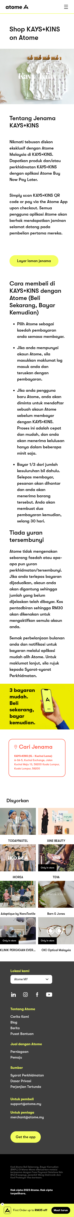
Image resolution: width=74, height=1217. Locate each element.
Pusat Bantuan (22, 1034)
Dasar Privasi (20, 1081)
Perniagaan (19, 1052)
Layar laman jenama (34, 261)
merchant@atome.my (27, 1117)
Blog (13, 1022)
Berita (15, 1028)
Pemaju (16, 1057)
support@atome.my (25, 1104)
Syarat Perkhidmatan (27, 1075)
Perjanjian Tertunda (25, 1087)
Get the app (25, 1137)
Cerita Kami (19, 1017)
